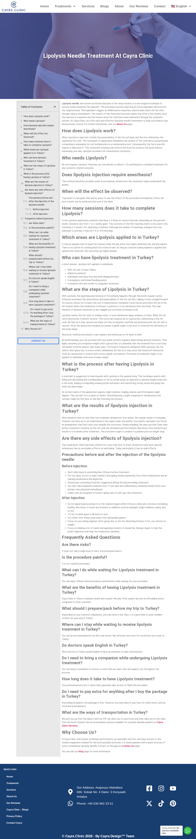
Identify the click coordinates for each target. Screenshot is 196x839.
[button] (55, 107)
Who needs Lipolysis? (34, 121)
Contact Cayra (14, 823)
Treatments (63, 6)
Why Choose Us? (33, 328)
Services (88, 6)
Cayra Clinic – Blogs (17, 809)
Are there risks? (37, 223)
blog (81, 751)
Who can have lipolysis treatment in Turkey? (35, 159)
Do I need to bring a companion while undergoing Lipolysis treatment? (39, 291)
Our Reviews (138, 6)
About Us (11, 796)
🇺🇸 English (179, 6)
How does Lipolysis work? (37, 116)
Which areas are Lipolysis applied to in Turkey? (36, 151)
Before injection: (41, 209)
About (119, 6)
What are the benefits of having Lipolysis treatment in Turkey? (42, 247)
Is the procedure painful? (41, 227)
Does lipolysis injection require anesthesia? (39, 127)
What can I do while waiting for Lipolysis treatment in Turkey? (39, 236)
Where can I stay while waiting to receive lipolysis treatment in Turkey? (42, 270)
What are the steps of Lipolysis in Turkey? (39, 167)
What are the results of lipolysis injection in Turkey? (39, 183)
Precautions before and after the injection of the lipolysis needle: (41, 201)
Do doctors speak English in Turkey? (42, 280)
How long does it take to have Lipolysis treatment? (42, 303)
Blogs (104, 6)
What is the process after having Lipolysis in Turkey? (37, 175)
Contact (159, 6)
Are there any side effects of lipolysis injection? (40, 191)
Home (44, 6)
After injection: (40, 214)
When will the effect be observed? (36, 135)
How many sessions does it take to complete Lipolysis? (38, 143)
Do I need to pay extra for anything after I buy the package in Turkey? (42, 313)
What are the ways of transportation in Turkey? (42, 322)
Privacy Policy (14, 816)
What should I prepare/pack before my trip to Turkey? (41, 259)
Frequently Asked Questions (39, 218)
